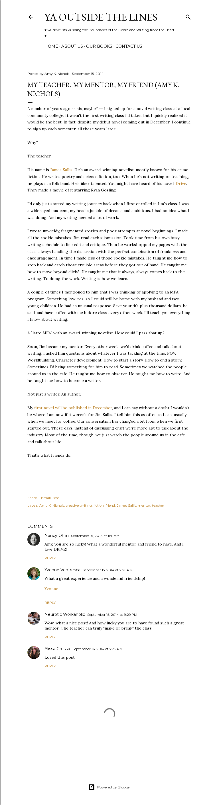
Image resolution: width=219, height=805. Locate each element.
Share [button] (32, 498)
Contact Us (128, 46)
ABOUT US (72, 46)
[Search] (188, 15)
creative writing (79, 505)
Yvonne (51, 588)
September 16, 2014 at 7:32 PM (97, 649)
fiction (99, 505)
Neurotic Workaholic (64, 614)
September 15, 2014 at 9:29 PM (112, 614)
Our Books (99, 46)
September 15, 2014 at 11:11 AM (95, 536)
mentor (144, 505)
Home (51, 46)
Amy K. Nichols (51, 505)
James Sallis (61, 169)
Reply (50, 558)
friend (110, 505)
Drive (181, 183)
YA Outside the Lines (100, 17)
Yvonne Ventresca (62, 569)
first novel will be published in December (73, 407)
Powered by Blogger (114, 787)
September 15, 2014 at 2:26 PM (108, 570)
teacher (158, 505)
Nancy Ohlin (56, 535)
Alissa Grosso (57, 648)
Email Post (50, 498)
